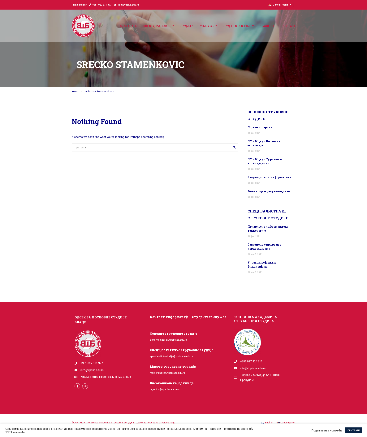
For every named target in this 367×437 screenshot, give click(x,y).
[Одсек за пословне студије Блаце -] (83, 27)
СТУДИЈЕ (185, 26)
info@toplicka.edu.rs (253, 368)
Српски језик (280, 4)
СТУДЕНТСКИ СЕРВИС (236, 26)
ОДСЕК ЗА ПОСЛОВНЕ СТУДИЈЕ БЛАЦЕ (145, 26)
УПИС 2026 (207, 26)
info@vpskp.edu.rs (128, 4)
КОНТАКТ (289, 26)
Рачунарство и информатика (269, 177)
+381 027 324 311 (251, 361)
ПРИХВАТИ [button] (354, 430)
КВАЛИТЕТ (267, 26)
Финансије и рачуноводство (269, 191)
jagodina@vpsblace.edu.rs (164, 389)
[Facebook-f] (77, 386)
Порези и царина (260, 127)
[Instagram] (85, 386)
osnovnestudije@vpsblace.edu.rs (168, 339)
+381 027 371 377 (101, 4)
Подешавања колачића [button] (326, 430)
